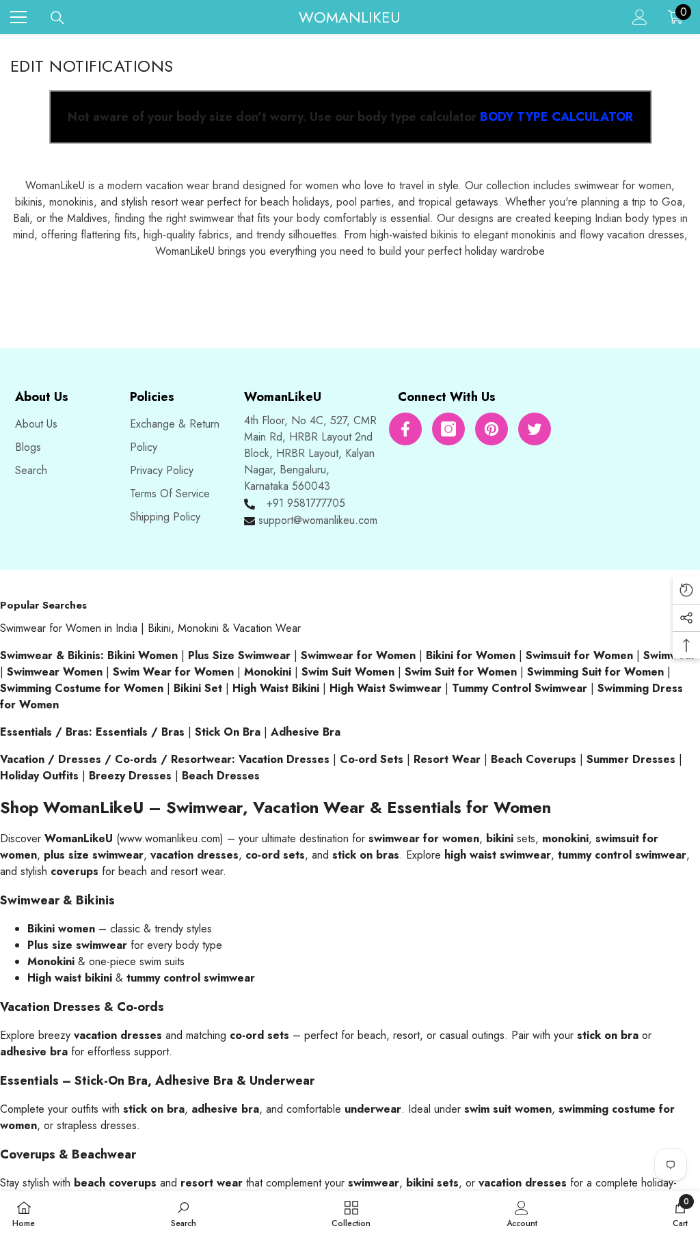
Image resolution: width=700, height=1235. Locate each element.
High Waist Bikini (275, 688)
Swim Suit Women (347, 672)
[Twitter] (534, 429)
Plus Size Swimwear (239, 655)
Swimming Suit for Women (595, 672)
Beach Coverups (533, 759)
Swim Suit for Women (461, 672)
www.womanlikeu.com (170, 838)
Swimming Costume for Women (81, 688)
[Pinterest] (491, 429)
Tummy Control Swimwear (519, 688)
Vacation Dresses (284, 759)
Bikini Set (198, 688)
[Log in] (639, 17)
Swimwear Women (55, 672)
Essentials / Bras (140, 732)
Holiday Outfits (39, 775)
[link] (184, 1213)
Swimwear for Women (358, 655)
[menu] (18, 17)
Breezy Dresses (130, 775)
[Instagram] (448, 429)
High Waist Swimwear (385, 688)
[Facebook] (405, 429)
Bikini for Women (470, 655)
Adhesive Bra (305, 732)
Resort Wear (447, 759)
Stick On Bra (227, 732)
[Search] (57, 18)
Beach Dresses (221, 775)
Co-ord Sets (371, 759)
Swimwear (669, 655)
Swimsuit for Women (579, 655)
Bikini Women (142, 655)
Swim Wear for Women (173, 672)
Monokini (267, 672)
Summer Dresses (631, 759)
